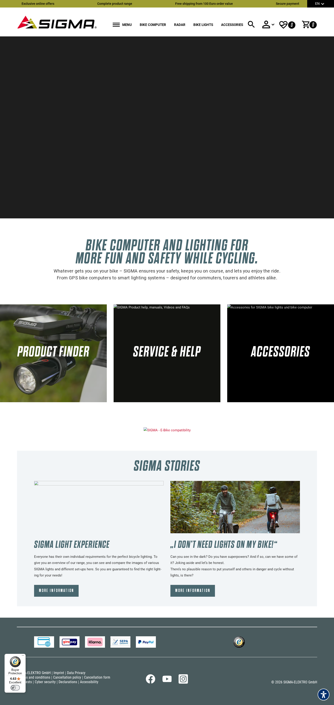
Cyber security (45, 682)
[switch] (15, 687)
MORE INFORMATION (56, 590)
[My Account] (268, 24)
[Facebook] (150, 682)
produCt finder (53, 351)
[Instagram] (183, 682)
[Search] (251, 24)
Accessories (232, 25)
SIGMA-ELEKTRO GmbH (34, 673)
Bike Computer (153, 25)
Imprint (59, 673)
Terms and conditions (34, 677)
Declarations (68, 682)
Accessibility (89, 682)
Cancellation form (97, 677)
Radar (179, 25)
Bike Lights (203, 25)
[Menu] (23, 656)
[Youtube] (167, 681)
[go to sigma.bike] (57, 21)
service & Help (167, 351)
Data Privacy (76, 673)
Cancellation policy (67, 677)
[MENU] (116, 25)
